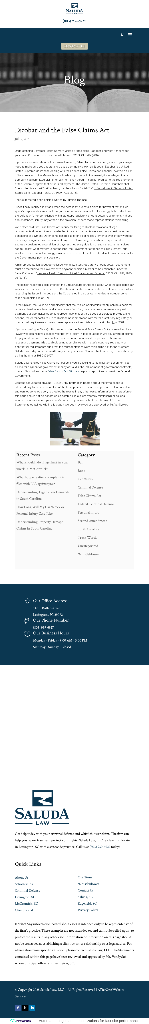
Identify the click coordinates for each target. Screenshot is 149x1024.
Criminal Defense (90, 487)
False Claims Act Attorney (63, 371)
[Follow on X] (25, 1008)
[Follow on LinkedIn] (32, 1008)
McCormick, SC (26, 903)
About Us (21, 877)
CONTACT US (74, 46)
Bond (82, 470)
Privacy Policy (88, 910)
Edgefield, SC (87, 903)
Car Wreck (85, 479)
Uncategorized (88, 545)
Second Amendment (92, 520)
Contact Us (86, 890)
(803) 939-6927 (74, 21)
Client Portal (24, 910)
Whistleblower (88, 554)
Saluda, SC (85, 897)
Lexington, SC (25, 897)
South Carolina (88, 529)
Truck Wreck (87, 537)
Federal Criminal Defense (96, 504)
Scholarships (24, 884)
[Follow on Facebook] (18, 1008)
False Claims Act (89, 495)
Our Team (85, 877)
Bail (80, 462)
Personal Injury (88, 512)
